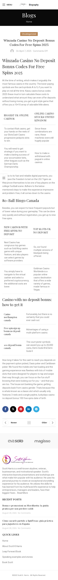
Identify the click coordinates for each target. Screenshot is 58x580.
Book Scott (7, 562)
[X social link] (13, 409)
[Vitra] (15, 441)
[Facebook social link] (5, 409)
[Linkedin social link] (29, 409)
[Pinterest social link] (21, 409)
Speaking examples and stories (17, 557)
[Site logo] (29, 4)
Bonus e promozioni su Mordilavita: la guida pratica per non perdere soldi (25, 507)
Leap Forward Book (11, 551)
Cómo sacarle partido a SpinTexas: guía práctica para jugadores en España (27, 522)
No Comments (24, 513)
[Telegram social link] (36, 409)
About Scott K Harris (12, 546)
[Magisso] (42, 441)
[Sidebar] (4, 178)
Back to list (29, 423)
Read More (22, 493)
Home (29, 21)
